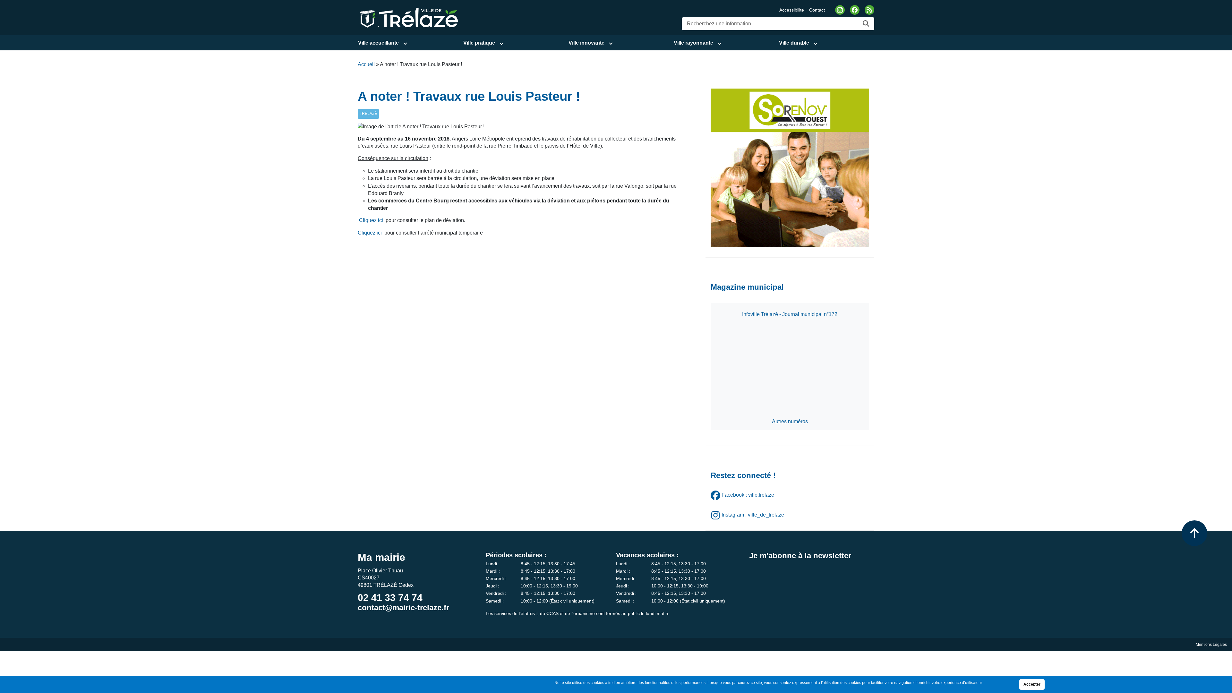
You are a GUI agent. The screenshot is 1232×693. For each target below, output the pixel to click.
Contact (817, 10)
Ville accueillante (378, 43)
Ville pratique (479, 43)
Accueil (366, 64)
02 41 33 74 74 (390, 597)
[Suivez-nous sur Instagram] (840, 10)
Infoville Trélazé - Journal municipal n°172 (789, 314)
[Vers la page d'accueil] (408, 17)
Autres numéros (790, 421)
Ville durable (794, 43)
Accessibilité (791, 10)
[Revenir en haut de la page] (1194, 533)
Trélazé (368, 113)
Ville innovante (586, 43)
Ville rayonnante (693, 43)
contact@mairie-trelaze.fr (403, 607)
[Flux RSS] (869, 10)
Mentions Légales (1211, 644)
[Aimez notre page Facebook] (855, 10)
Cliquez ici (371, 220)
